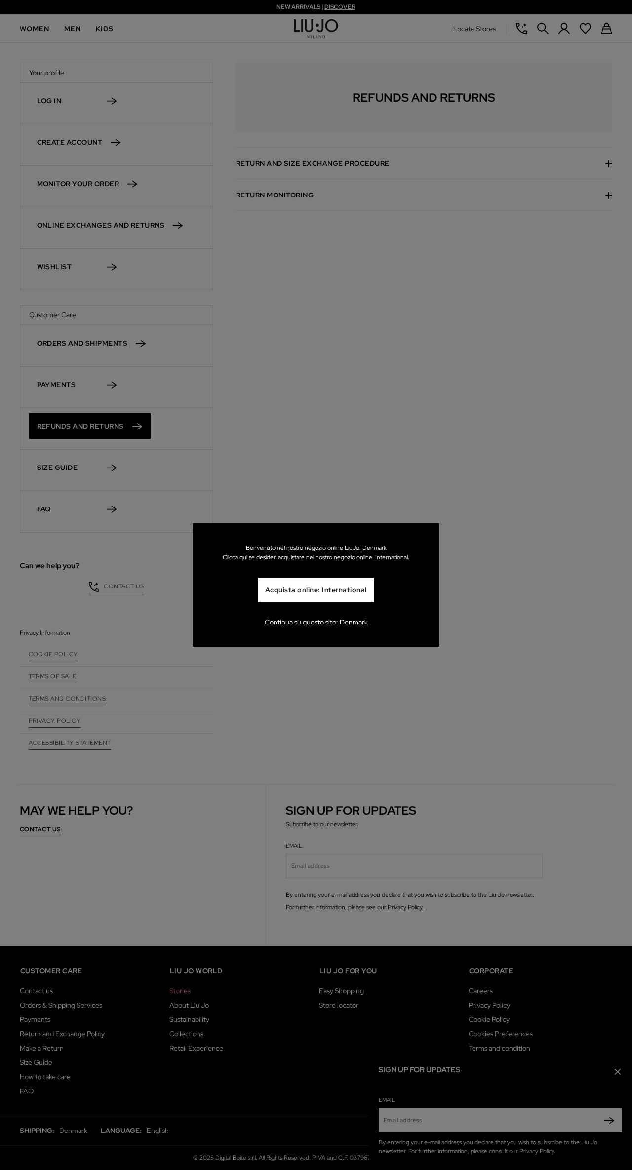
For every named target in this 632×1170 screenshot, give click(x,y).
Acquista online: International (316, 589)
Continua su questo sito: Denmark (316, 622)
